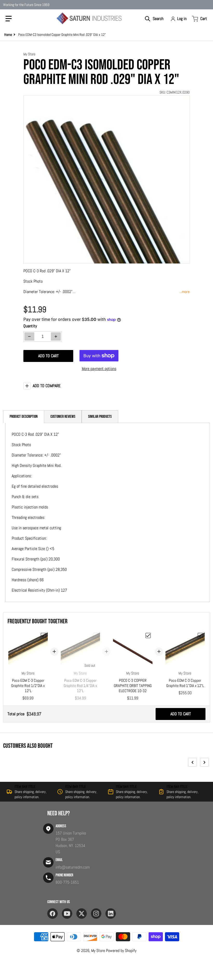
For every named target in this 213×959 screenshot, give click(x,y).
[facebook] (52, 913)
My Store (98, 950)
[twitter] (81, 913)
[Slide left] (192, 762)
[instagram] (96, 913)
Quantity (30, 326)
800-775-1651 (67, 882)
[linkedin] (110, 913)
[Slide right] (204, 762)
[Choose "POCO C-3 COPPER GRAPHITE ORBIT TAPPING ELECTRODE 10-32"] (148, 635)
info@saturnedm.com (73, 867)
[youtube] (67, 913)
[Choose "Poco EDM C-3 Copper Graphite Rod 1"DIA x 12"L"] (200, 635)
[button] (8, 19)
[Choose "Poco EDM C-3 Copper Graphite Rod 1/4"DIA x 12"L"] (95, 635)
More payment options (99, 368)
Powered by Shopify (121, 950)
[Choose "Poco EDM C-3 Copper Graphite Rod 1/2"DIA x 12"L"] (43, 635)
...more (184, 291)
